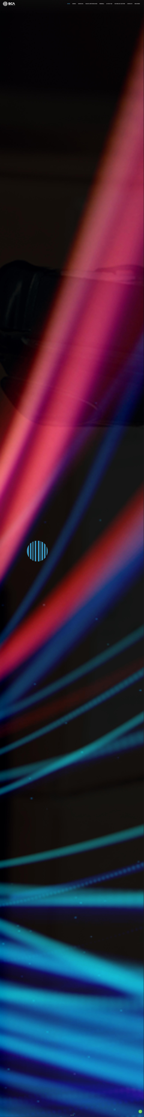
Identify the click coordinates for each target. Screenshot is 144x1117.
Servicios (80, 3)
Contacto (129, 3)
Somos (74, 3)
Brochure (137, 3)
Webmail (102, 3)
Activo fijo (109, 3)
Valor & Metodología (91, 3)
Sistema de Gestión (120, 3)
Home (68, 3)
